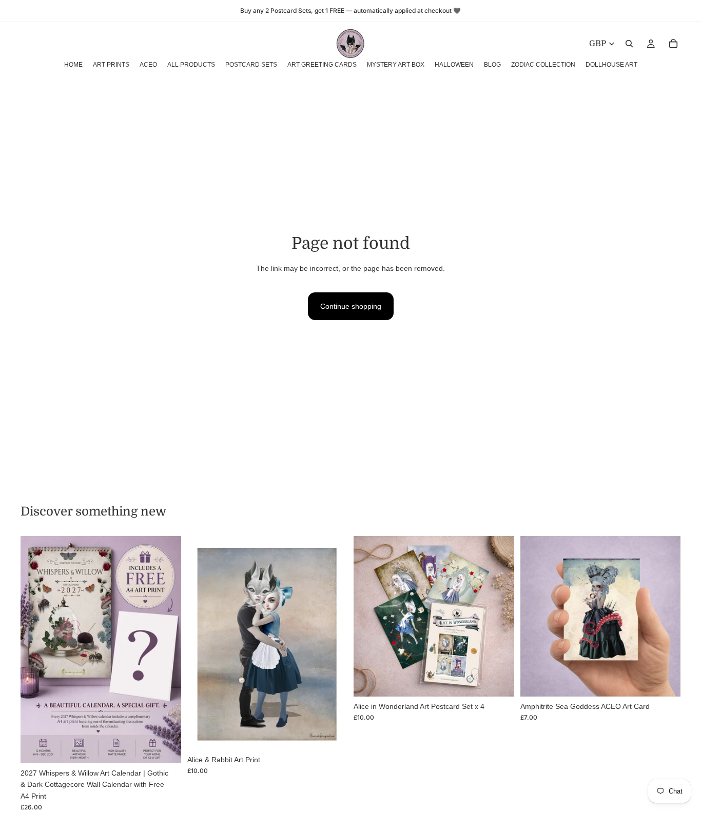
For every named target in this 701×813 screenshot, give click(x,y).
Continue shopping (350, 306)
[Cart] (673, 43)
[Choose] (331, 734)
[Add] (165, 747)
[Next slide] (165, 649)
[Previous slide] (36, 649)
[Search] (629, 43)
